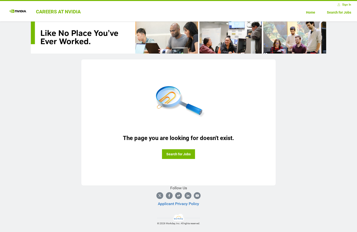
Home (310, 12)
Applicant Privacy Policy (178, 203)
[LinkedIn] (188, 195)
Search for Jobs (339, 12)
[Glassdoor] (178, 195)
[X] (159, 195)
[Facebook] (169, 195)
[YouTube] (197, 195)
